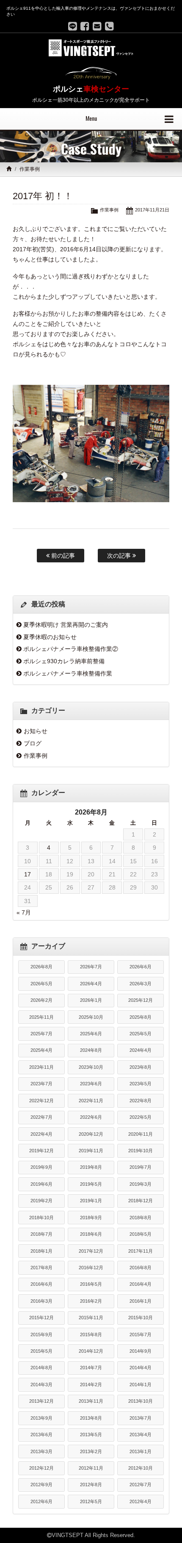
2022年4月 (41, 1134)
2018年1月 (41, 1251)
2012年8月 (91, 1484)
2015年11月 (91, 1317)
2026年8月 (41, 966)
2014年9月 (141, 1351)
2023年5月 (141, 1083)
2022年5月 (141, 1117)
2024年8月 (91, 1050)
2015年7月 (141, 1334)
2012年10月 (140, 1468)
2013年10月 (140, 1401)
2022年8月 (141, 1100)
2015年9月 (41, 1334)
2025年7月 (41, 1033)
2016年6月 (41, 1284)
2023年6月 (91, 1083)
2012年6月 (41, 1501)
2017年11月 (140, 1251)
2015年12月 (41, 1317)
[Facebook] (84, 26)
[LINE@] (72, 26)
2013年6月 (41, 1434)
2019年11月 (91, 1150)
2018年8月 (141, 1217)
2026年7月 (91, 966)
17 (27, 874)
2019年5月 (91, 1184)
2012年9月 (41, 1484)
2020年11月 (140, 1134)
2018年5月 (141, 1234)
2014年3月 (41, 1384)
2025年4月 (41, 1050)
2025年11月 (41, 1017)
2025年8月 (141, 1017)
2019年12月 (41, 1150)
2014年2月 (91, 1384)
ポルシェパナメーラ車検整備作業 (67, 673)
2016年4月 (141, 1284)
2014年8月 (41, 1367)
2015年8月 (91, 1334)
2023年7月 (41, 1083)
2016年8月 (141, 1267)
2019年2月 (41, 1200)
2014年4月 (141, 1367)
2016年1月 (141, 1301)
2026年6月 (141, 966)
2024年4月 (141, 1050)
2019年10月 (140, 1150)
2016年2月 (91, 1301)
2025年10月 (91, 1017)
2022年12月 (41, 1100)
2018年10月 (41, 1217)
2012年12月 (41, 1468)
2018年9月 (91, 1217)
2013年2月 (91, 1451)
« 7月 (24, 912)
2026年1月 (91, 1000)
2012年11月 (91, 1468)
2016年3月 (41, 1301)
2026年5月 (41, 983)
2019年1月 (91, 1200)
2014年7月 (91, 1367)
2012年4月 (141, 1501)
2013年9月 (41, 1418)
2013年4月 (141, 1434)
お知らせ (35, 731)
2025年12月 (140, 1000)
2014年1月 (141, 1384)
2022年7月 (41, 1117)
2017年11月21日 (152, 209)
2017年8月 (41, 1267)
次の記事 (119, 555)
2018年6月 (91, 1234)
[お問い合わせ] (97, 26)
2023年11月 (41, 1067)
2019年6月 (41, 1184)
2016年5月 (91, 1284)
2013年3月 (41, 1451)
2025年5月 (141, 1033)
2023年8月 (141, 1067)
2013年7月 (141, 1418)
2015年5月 (41, 1351)
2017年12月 (91, 1251)
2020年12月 (91, 1134)
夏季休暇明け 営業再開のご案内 (65, 624)
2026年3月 (141, 983)
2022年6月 (91, 1117)
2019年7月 (141, 1167)
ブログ (32, 743)
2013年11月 (91, 1401)
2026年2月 (41, 1000)
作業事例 (29, 169)
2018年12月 (140, 1200)
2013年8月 (91, 1418)
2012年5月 (91, 1501)
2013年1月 (141, 1451)
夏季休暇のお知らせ (50, 637)
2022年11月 (91, 1100)
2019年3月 (141, 1184)
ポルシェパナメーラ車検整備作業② (70, 648)
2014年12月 (91, 1351)
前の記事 (62, 555)
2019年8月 (91, 1167)
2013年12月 (41, 1401)
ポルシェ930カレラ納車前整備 (64, 661)
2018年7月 (41, 1234)
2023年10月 (91, 1067)
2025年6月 (91, 1033)
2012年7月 (141, 1484)
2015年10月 (140, 1317)
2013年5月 (91, 1434)
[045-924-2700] (109, 26)
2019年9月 (41, 1167)
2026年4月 (91, 983)
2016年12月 (91, 1267)
